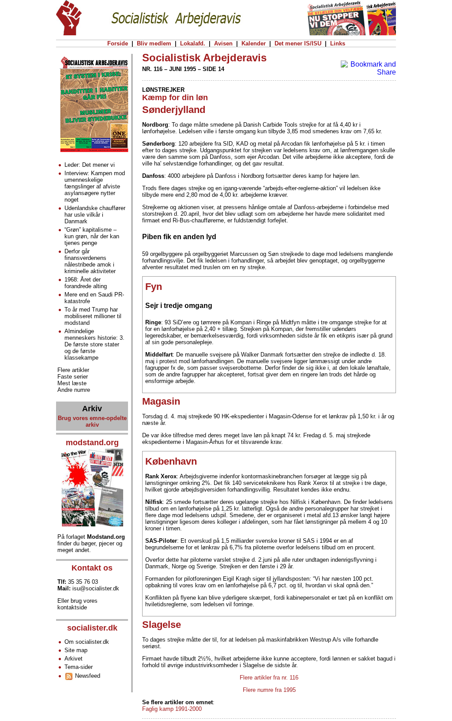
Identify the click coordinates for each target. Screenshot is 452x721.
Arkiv (92, 408)
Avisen (223, 43)
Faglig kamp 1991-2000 (172, 709)
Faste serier (72, 376)
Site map (75, 650)
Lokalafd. (192, 43)
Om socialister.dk (86, 641)
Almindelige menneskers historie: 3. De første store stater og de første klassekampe (94, 344)
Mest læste (72, 383)
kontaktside (72, 607)
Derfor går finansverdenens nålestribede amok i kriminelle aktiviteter (90, 261)
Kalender (253, 43)
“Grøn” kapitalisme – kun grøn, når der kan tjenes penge (91, 236)
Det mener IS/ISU (298, 43)
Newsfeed (86, 675)
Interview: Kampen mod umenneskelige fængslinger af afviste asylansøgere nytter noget (94, 186)
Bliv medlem (154, 43)
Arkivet (73, 658)
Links (337, 43)
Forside (117, 43)
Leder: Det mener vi (89, 164)
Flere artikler (73, 370)
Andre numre (73, 390)
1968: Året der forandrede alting (85, 282)
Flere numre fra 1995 (269, 690)
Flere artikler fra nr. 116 (269, 677)
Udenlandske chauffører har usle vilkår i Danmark (94, 215)
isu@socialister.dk (95, 588)
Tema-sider (78, 667)
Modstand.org (106, 536)
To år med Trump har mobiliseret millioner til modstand (92, 316)
